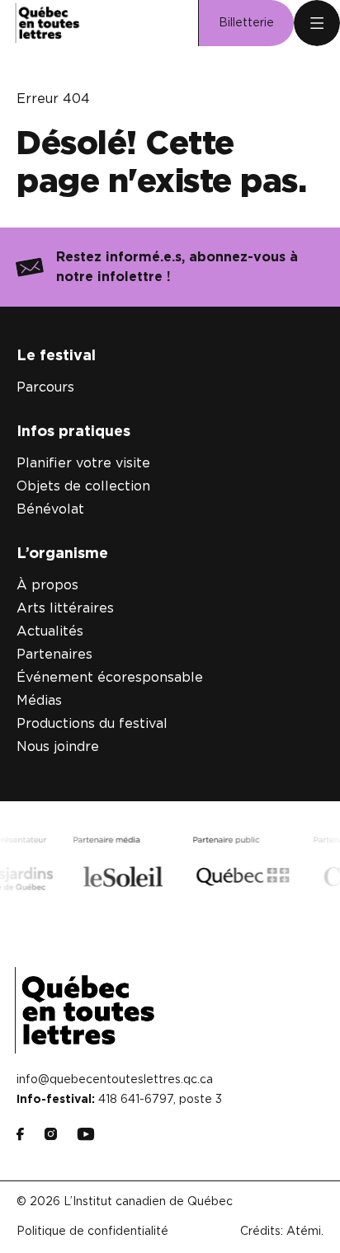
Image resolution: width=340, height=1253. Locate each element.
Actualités (50, 631)
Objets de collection (83, 486)
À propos (47, 585)
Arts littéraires (65, 608)
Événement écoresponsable (110, 677)
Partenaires (54, 654)
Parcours (45, 387)
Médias (39, 700)
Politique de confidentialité (92, 1231)
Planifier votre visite (83, 463)
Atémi (303, 1231)
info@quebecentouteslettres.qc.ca (115, 1080)
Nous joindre (58, 746)
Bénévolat (50, 509)
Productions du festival (92, 723)
